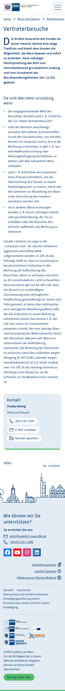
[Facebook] (8, 552)
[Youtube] (17, 552)
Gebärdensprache (44, 565)
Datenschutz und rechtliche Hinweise (25, 594)
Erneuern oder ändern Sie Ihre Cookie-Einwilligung (26, 605)
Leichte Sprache (45, 571)
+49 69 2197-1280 (21, 542)
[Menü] (58, 7)
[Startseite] (26, 7)
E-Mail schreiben (25, 430)
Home (7, 19)
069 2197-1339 (24, 421)
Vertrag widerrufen (19, 677)
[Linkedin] (37, 552)
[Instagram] (27, 552)
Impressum (24, 590)
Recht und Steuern (29, 19)
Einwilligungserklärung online (21, 599)
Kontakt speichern (26, 438)
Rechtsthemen (55, 19)
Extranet (8, 590)
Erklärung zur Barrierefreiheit (36, 578)
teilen (7, 463)
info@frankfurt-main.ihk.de (28, 536)
